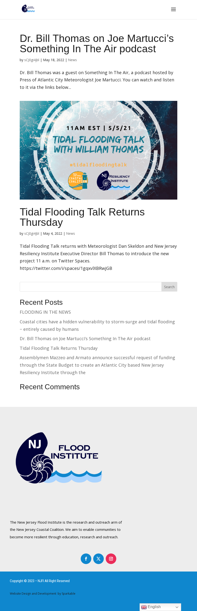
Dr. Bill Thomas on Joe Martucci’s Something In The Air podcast (97, 43)
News (72, 60)
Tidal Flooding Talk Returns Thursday (82, 217)
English (154, 607)
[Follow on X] (98, 558)
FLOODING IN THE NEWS (45, 312)
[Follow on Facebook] (86, 558)
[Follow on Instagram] (111, 558)
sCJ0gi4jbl (31, 60)
